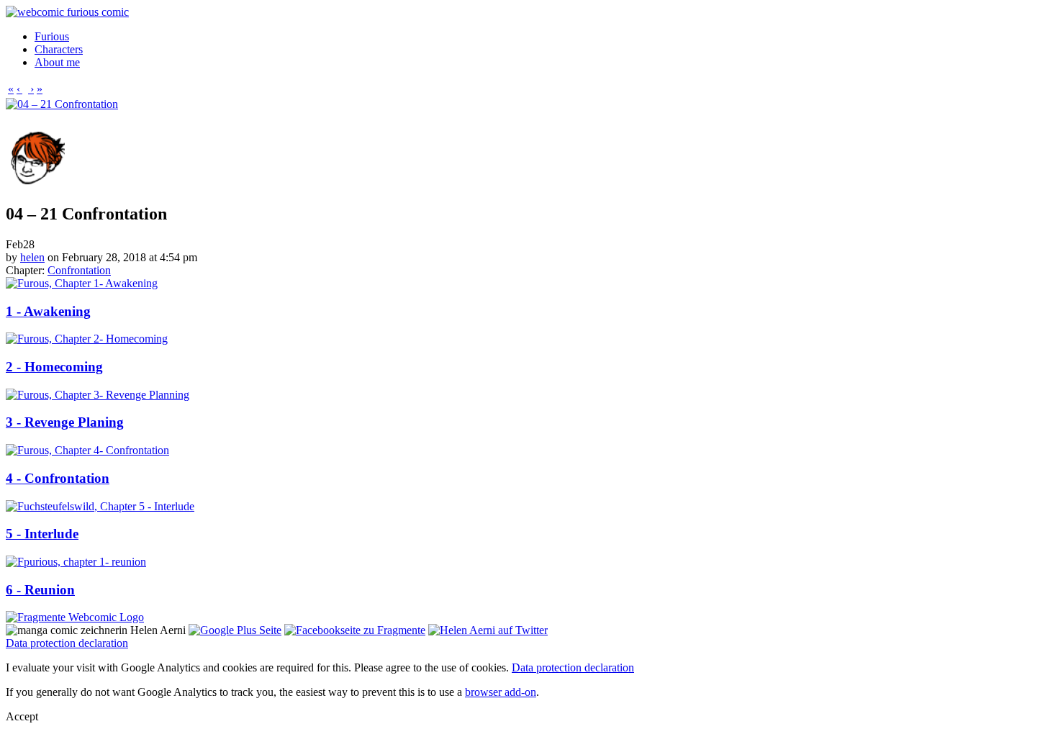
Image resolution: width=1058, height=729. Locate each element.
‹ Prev (54, 119)
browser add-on (500, 692)
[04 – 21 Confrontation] (62, 104)
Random (155, 119)
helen (32, 257)
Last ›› (224, 119)
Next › (192, 119)
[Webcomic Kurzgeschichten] (75, 617)
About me (57, 62)
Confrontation (79, 270)
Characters (59, 49)
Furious (52, 36)
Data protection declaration (67, 643)
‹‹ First (23, 119)
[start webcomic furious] (67, 12)
